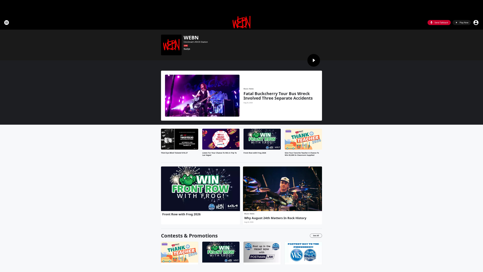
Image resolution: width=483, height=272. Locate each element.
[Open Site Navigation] (6, 22)
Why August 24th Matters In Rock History (275, 218)
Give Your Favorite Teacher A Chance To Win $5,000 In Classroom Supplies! (302, 154)
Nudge (187, 48)
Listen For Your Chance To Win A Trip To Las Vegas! (219, 154)
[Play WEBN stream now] (171, 45)
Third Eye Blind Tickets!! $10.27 (174, 153)
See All (316, 235)
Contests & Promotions (189, 235)
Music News (249, 89)
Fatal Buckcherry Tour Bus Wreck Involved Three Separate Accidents (278, 95)
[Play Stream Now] (313, 60)
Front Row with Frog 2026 (255, 153)
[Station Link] (241, 22)
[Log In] (476, 22)
